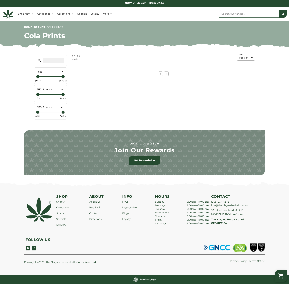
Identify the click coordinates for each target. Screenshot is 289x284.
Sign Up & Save (144, 143)
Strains (60, 213)
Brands (39, 27)
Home (28, 27)
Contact (94, 213)
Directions (95, 219)
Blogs (125, 213)
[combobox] (249, 13)
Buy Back (95, 207)
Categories (43, 13)
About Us (95, 201)
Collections (63, 13)
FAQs (125, 201)
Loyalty (95, 13)
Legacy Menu (130, 207)
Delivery (61, 224)
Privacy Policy (238, 261)
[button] (39, 60)
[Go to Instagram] (34, 248)
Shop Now (24, 13)
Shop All (61, 201)
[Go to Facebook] (28, 248)
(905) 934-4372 (220, 201)
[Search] (282, 13)
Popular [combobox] (243, 57)
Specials (82, 13)
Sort (241, 54)
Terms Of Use (257, 261)
